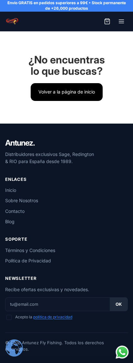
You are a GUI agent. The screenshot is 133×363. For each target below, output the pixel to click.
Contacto (15, 211)
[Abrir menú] (121, 21)
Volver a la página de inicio (66, 91)
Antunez (20, 143)
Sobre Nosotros (21, 200)
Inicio (10, 190)
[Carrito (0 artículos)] (107, 21)
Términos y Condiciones (30, 250)
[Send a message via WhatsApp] (122, 352)
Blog (10, 221)
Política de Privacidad (28, 260)
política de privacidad (52, 316)
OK (119, 304)
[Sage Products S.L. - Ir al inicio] (12, 21)
